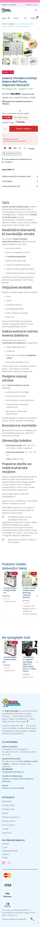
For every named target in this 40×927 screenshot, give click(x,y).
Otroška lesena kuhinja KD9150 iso (10, 590)
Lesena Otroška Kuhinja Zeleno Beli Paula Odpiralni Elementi (29, 593)
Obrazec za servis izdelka (13, 788)
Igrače (11, 24)
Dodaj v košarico (23, 128)
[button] (20, 18)
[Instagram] (9, 862)
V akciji (5, 829)
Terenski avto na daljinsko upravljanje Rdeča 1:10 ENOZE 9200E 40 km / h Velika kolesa (29, 664)
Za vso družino (8, 825)
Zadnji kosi (6, 833)
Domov (5, 24)
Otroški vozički (8, 805)
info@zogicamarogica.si (13, 772)
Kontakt (28, 5)
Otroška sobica (8, 821)
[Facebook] (3, 862)
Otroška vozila (8, 809)
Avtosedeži (7, 801)
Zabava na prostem (11, 817)
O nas (35, 5)
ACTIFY (23, 919)
